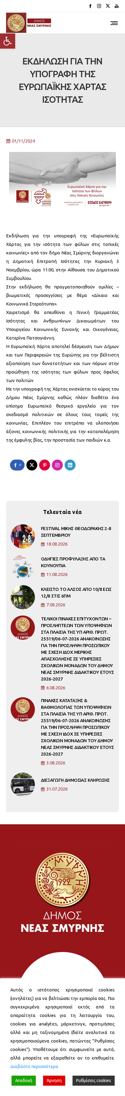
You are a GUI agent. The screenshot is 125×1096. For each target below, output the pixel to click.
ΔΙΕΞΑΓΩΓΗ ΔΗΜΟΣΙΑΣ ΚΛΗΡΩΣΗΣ (75, 780)
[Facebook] (90, 6)
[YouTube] (116, 6)
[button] (7, 41)
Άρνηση (54, 1080)
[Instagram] (99, 6)
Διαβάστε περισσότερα (34, 1066)
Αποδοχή (23, 1080)
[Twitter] (107, 6)
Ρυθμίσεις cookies (93, 1080)
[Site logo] (29, 22)
